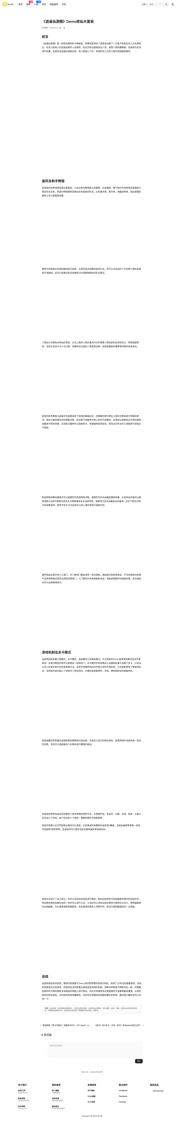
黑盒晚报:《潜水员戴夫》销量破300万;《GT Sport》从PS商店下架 (70, 1025)
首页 (20, 4)
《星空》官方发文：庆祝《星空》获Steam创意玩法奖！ (118, 1025)
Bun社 (99, 1116)
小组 (36, 3)
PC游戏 (44, 28)
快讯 (44, 4)
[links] (23, 1091)
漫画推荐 (54, 4)
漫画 (28, 3)
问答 (64, 4)
